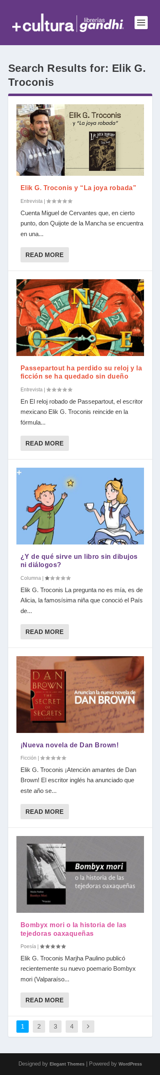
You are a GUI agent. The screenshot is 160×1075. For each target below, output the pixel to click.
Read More (44, 254)
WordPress (130, 1063)
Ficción (29, 758)
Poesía (28, 946)
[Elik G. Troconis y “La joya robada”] (80, 140)
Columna (31, 578)
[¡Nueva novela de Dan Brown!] (80, 694)
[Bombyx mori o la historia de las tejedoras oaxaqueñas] (80, 874)
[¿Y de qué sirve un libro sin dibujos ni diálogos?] (80, 506)
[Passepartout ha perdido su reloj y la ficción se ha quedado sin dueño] (80, 317)
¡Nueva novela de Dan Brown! (70, 745)
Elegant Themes (67, 1063)
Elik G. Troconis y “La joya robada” (79, 187)
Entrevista (32, 201)
